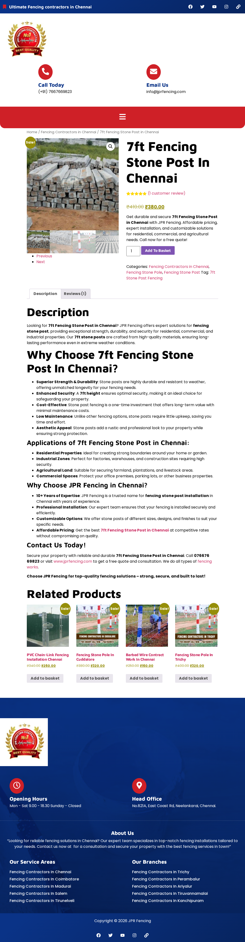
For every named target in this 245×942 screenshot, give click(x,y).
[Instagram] (226, 6)
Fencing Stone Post (182, 272)
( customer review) (166, 193)
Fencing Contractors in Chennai (68, 132)
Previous (44, 256)
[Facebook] (190, 6)
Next (40, 262)
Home (32, 132)
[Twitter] (202, 6)
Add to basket (158, 250)
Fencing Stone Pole (144, 272)
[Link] (238, 6)
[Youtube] (214, 6)
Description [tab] (45, 293)
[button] (123, 117)
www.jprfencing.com (73, 561)
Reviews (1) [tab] (75, 293)
